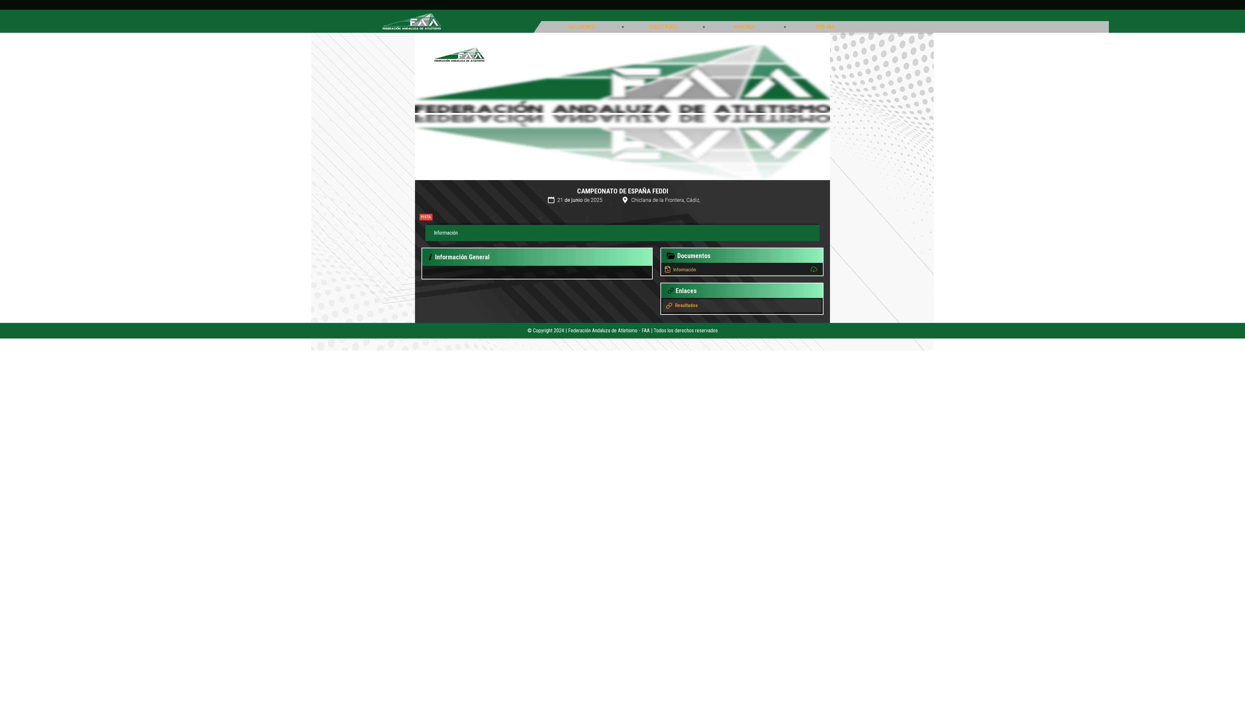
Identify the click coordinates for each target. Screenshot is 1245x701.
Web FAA (825, 27)
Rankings (744, 27)
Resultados (663, 27)
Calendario (582, 27)
